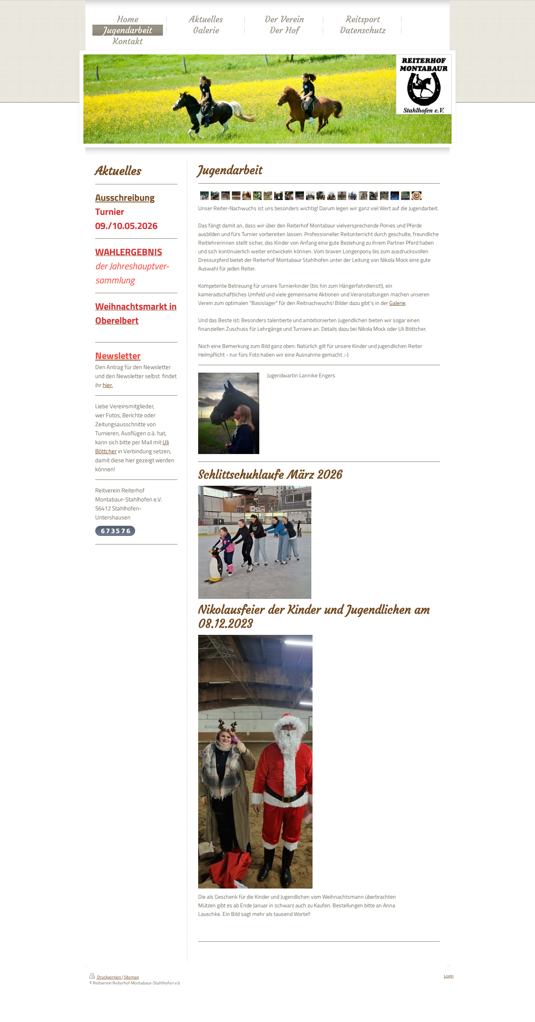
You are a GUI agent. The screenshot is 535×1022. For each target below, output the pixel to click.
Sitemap (131, 977)
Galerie (397, 303)
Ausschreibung (125, 197)
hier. (108, 384)
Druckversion (109, 977)
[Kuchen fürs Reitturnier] (414, 196)
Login (449, 976)
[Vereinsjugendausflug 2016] (393, 196)
